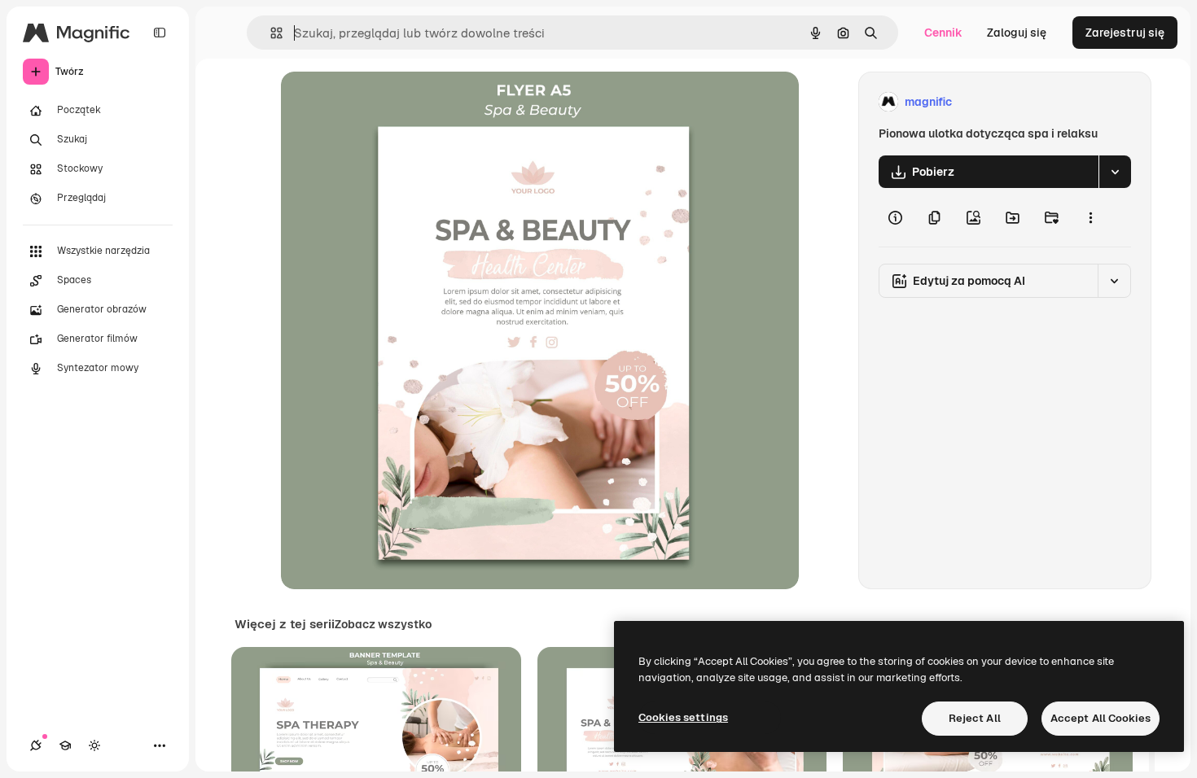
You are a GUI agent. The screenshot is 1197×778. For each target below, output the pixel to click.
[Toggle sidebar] (160, 33)
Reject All (975, 718)
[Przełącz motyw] (94, 745)
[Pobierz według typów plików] (1114, 171)
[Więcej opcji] (1090, 217)
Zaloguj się (1016, 32)
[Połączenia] (36, 745)
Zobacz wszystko (383, 624)
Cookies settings (683, 717)
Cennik (943, 32)
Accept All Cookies (1100, 718)
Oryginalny (393, 102)
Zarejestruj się (1124, 32)
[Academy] (65, 745)
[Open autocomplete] (270, 33)
